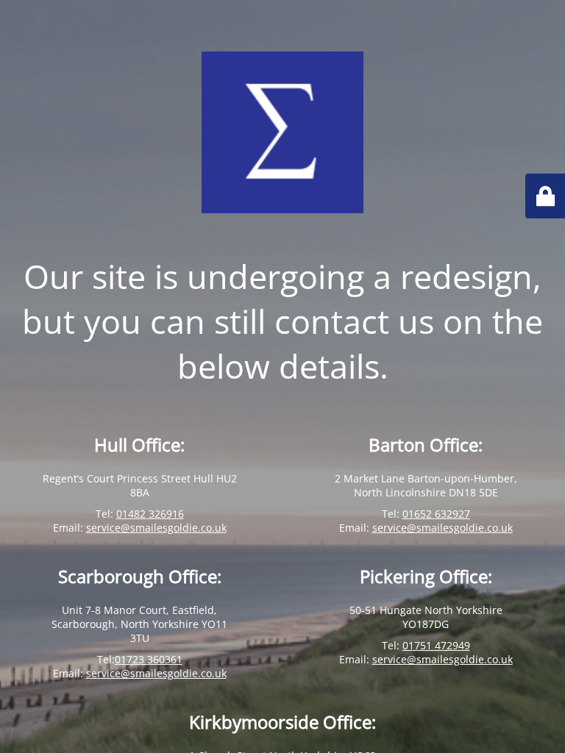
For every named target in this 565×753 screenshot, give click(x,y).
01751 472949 (436, 645)
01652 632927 (436, 514)
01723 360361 (148, 659)
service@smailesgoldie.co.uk (156, 528)
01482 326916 (150, 514)
